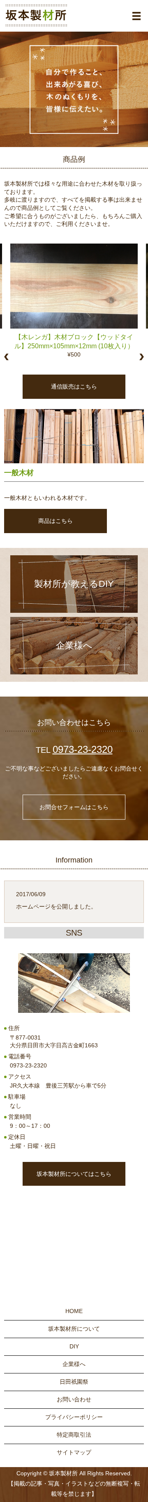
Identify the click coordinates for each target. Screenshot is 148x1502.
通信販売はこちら (74, 386)
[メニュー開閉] (136, 16)
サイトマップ (74, 1452)
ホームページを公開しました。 (56, 906)
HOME (74, 1311)
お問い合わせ (74, 1399)
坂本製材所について (74, 1328)
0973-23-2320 (83, 749)
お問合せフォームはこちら (74, 807)
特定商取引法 (74, 1434)
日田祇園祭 (74, 1381)
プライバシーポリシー (74, 1417)
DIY (74, 1346)
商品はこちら (55, 521)
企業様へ (74, 1364)
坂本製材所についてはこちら (74, 1174)
